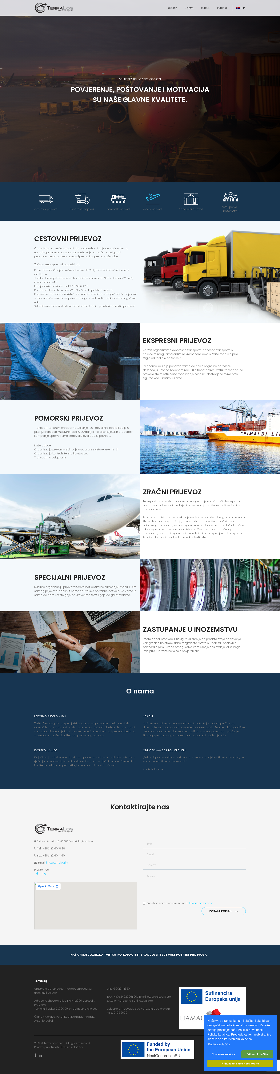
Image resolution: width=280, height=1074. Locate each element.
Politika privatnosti (46, 1047)
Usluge (205, 8)
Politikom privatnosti (199, 903)
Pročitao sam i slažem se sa (180, 903)
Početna (172, 8)
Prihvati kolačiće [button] (257, 1054)
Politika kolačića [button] (219, 1044)
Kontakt (222, 8)
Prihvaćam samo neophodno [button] (240, 1063)
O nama (189, 8)
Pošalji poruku (220, 911)
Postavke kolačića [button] (223, 1054)
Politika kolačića (72, 1047)
